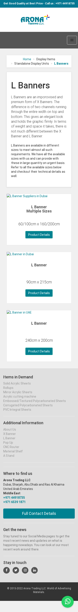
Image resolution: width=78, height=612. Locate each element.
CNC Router (11, 447)
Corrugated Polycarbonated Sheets (28, 405)
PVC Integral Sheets (17, 409)
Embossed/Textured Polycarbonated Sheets (34, 401)
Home (27, 59)
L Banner (39, 265)
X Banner (9, 434)
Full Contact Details (39, 513)
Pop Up (8, 442)
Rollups (8, 388)
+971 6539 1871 (14, 502)
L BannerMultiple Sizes (39, 209)
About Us (9, 429)
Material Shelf (13, 451)
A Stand (8, 455)
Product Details (39, 234)
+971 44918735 (14, 497)
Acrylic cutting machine (19, 396)
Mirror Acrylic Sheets (17, 392)
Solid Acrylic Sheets (17, 383)
